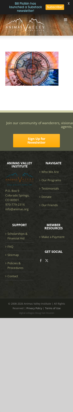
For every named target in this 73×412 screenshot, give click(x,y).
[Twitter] (46, 260)
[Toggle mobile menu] (66, 20)
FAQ (10, 247)
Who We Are (50, 172)
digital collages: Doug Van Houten (36, 312)
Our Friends (49, 205)
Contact (12, 276)
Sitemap (13, 255)
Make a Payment (52, 237)
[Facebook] (40, 260)
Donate (46, 197)
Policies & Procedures (15, 265)
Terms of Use (53, 308)
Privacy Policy (34, 308)
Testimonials (50, 188)
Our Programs (51, 180)
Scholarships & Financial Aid (17, 236)
